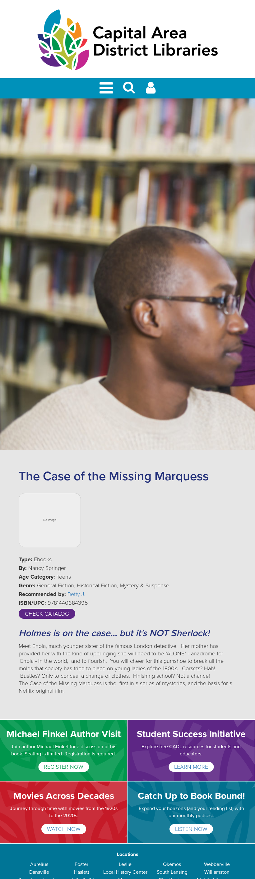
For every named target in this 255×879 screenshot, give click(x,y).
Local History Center (125, 872)
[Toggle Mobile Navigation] (107, 88)
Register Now (63, 766)
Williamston (217, 872)
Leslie (125, 864)
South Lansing (172, 872)
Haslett (81, 872)
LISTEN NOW (191, 829)
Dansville (39, 872)
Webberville (217, 864)
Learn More (191, 766)
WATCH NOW (64, 829)
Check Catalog (47, 613)
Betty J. (76, 594)
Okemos (172, 864)
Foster (81, 864)
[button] (129, 90)
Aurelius (39, 864)
